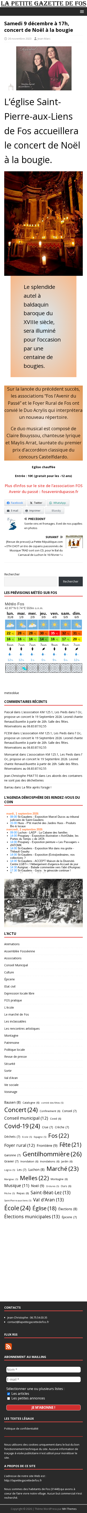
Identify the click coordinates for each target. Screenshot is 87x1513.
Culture (9, 972)
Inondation (29, 1161)
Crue (47, 1127)
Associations (13, 958)
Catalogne (31, 1102)
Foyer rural (19, 1145)
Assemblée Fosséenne (19, 951)
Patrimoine (11, 1043)
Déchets (12, 1137)
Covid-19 (22, 1126)
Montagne (11, 1035)
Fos (58, 1135)
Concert (21, 1110)
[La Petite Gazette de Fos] (43, 5)
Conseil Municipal (16, 965)
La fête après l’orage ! (36, 787)
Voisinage (10, 1092)
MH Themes (69, 1509)
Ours (66, 1186)
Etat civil (9, 986)
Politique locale (14, 1050)
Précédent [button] (9, 902)
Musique (16, 1185)
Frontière (47, 1145)
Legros (9, 1170)
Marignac (11, 1179)
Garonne (12, 1155)
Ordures (52, 1186)
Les (21, 1170)
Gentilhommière (52, 1154)
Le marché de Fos (16, 1014)
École (17, 1208)
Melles (34, 1178)
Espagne (40, 1136)
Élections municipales (32, 1216)
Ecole (27, 1136)
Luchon (36, 1169)
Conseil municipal (26, 1118)
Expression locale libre (19, 993)
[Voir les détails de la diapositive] (43, 903)
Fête (70, 1144)
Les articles (20, 1393)
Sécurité (9, 1064)
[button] (81, 11)
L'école (9, 1007)
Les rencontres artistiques (22, 1029)
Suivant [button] (77, 902)
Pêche (9, 1193)
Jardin (66, 1161)
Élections (67, 1209)
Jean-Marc (44, 38)
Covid (55, 1118)
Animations (12, 944)
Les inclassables (15, 1021)
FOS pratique (13, 1000)
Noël (37, 1185)
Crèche (62, 1127)
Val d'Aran (11, 1078)
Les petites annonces (28, 1398)
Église (44, 1208)
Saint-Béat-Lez (51, 1192)
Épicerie (9, 979)
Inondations (49, 1161)
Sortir (8, 1071)
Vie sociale (11, 1085)
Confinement (50, 1111)
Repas (23, 1193)
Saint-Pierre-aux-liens (17, 1200)
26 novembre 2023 (19, 38)
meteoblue (11, 693)
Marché (62, 1169)
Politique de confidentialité (21, 1428)
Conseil (69, 1111)
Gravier (11, 1161)
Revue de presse (15, 1057)
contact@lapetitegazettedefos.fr (28, 1322)
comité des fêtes (52, 1102)
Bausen (12, 1102)
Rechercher (12, 574)
